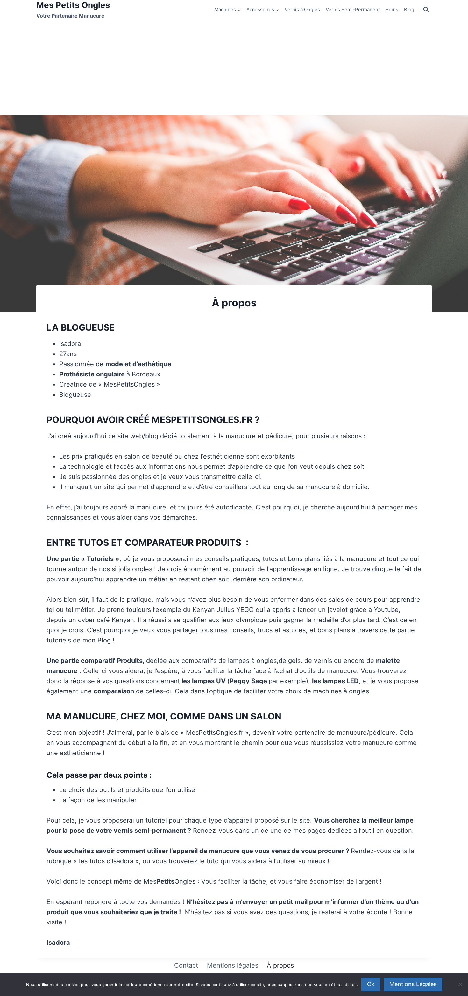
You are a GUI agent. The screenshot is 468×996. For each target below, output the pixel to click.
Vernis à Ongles (302, 9)
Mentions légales (232, 965)
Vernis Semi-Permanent (353, 9)
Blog (409, 9)
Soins (392, 9)
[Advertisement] (234, 67)
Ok (371, 984)
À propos (280, 965)
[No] (460, 984)
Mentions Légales (412, 984)
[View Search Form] (426, 9)
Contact (186, 965)
